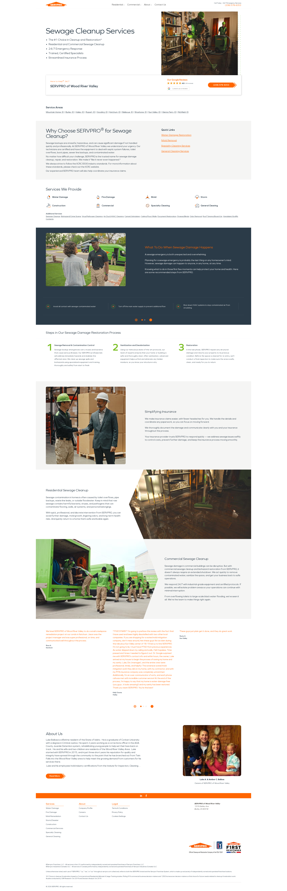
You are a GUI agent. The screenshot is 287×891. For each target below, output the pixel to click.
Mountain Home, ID (55, 112)
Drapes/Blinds (183, 216)
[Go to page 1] (142, 320)
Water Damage (52, 808)
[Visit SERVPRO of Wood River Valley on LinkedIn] (141, 796)
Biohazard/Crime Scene (71, 216)
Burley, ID (69, 112)
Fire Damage (51, 812)
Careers (82, 812)
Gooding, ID (102, 112)
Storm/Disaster (52, 820)
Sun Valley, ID (154, 112)
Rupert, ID (90, 112)
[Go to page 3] (146, 706)
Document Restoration (167, 216)
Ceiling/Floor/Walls (149, 216)
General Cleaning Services (175, 151)
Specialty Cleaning (53, 832)
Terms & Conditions (120, 808)
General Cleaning (53, 836)
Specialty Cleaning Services (175, 145)
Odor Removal (196, 216)
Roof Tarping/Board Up (212, 216)
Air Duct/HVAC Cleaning (113, 216)
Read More (54, 776)
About (147, 4)
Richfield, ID (183, 112)
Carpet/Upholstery (132, 216)
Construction (51, 824)
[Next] (151, 320)
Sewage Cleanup (53, 216)
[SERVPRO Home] (56, 4)
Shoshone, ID (141, 112)
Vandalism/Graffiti (230, 216)
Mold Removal (169, 140)
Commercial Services (54, 828)
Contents (49, 219)
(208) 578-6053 (233, 5)
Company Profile (85, 808)
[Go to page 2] (145, 320)
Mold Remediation (53, 816)
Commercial (133, 4)
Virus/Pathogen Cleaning (92, 216)
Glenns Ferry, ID (169, 112)
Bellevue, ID (127, 112)
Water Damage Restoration (176, 135)
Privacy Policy (117, 812)
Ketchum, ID (115, 112)
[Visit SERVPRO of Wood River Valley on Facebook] (146, 796)
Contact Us (160, 4)
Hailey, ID (80, 112)
